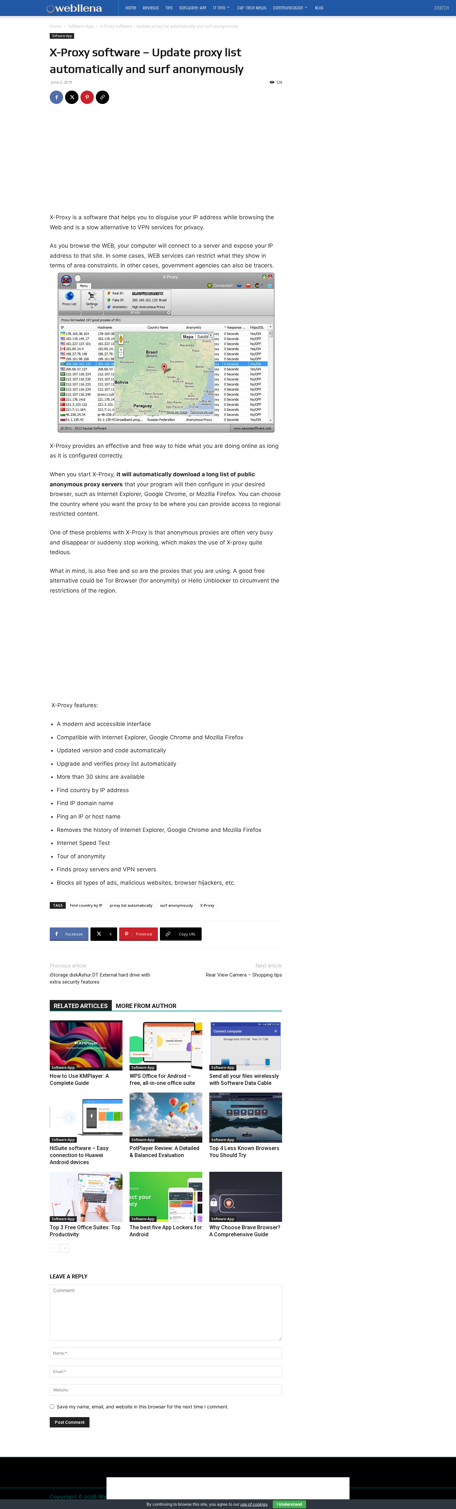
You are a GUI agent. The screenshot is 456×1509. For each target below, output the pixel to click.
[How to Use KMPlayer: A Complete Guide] (86, 1045)
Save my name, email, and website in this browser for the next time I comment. (143, 1406)
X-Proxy (207, 905)
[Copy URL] (102, 97)
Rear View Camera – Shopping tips (244, 975)
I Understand (289, 1504)
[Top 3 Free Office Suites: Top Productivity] (86, 1197)
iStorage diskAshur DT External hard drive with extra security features (100, 978)
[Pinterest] (87, 97)
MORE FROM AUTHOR (146, 1005)
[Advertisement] (166, 163)
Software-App (81, 26)
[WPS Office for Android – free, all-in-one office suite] (166, 1045)
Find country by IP (86, 905)
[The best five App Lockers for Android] (166, 1197)
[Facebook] (56, 97)
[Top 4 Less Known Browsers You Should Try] (245, 1118)
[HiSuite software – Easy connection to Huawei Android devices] (86, 1118)
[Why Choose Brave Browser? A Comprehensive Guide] (245, 1197)
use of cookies (253, 1504)
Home (55, 26)
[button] (441, 8)
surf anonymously (176, 905)
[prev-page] (54, 1248)
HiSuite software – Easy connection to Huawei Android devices (79, 1155)
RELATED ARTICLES (81, 1005)
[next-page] (64, 1248)
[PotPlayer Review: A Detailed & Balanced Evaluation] (166, 1118)
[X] (71, 97)
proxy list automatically (131, 905)
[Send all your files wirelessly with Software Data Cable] (245, 1045)
